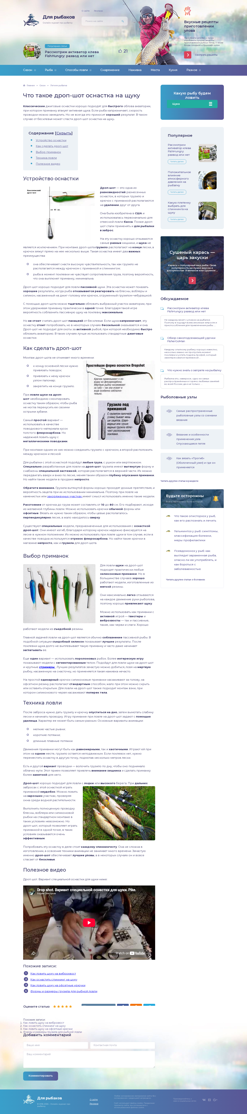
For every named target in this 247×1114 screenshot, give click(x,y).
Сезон (27, 70)
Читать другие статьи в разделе (179, 481)
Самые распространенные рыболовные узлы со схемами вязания (196, 415)
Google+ (215, 1100)
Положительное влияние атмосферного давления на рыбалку (179, 178)
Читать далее (177, 161)
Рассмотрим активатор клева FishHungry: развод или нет (72, 54)
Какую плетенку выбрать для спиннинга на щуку (179, 207)
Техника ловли (46, 158)
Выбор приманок (48, 152)
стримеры (47, 667)
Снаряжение (109, 70)
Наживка (135, 70)
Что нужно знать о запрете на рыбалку (194, 370)
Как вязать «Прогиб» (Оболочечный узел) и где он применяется (195, 463)
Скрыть (63, 133)
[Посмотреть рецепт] (192, 280)
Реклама (98, 11)
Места (155, 70)
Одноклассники (209, 1100)
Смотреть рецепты (206, 54)
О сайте (86, 11)
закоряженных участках (64, 496)
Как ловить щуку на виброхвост (53, 973)
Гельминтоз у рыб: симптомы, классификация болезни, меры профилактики (196, 535)
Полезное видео (48, 163)
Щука (176, 103)
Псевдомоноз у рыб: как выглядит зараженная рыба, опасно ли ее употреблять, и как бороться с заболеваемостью (195, 560)
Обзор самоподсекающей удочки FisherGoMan (191, 339)
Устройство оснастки (51, 140)
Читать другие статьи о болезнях (185, 579)
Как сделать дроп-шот (52, 146)
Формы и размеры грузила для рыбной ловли (63, 991)
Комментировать (41, 1075)
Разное (191, 70)
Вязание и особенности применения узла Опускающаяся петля (192, 439)
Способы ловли (76, 70)
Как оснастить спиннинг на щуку (53, 979)
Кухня (173, 70)
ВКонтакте (204, 1100)
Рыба (49, 70)
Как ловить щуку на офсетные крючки (57, 985)
